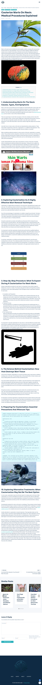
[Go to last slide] (3, 596)
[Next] (39, 596)
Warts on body (7, 9)
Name (3, 638)
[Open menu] (39, 2)
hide (20, 87)
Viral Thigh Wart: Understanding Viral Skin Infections (21, 598)
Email (16, 638)
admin (3, 18)
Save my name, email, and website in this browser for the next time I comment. (34, 637)
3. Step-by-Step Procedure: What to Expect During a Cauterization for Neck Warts (17, 92)
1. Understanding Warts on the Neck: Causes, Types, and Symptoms (15, 89)
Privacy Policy (27, 682)
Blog (12, 676)
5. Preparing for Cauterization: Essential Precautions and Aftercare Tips (16, 95)
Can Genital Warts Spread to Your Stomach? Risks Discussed (10, 572)
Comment (4, 623)
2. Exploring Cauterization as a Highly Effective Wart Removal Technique (16, 91)
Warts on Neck (14, 9)
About (22, 676)
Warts (3, 9)
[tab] (19, 608)
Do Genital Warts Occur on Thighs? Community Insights (33, 572)
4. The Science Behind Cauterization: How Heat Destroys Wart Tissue (15, 94)
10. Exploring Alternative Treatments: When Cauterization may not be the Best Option (18, 97)
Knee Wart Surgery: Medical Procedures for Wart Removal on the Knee (34, 599)
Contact (29, 676)
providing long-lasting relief (7, 532)
